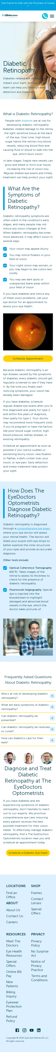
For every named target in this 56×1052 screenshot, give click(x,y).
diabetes (27, 120)
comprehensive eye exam (33, 528)
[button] (28, 695)
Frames (36, 893)
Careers (12, 922)
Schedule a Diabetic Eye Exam (28, 852)
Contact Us (14, 916)
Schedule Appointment (28, 358)
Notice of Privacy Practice (38, 966)
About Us (13, 910)
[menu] (52, 16)
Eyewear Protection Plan (14, 1006)
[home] (9, 16)
